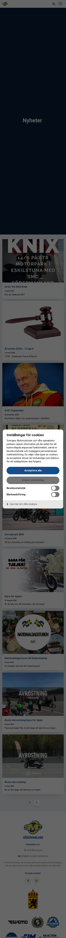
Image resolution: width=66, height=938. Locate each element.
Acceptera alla (33, 470)
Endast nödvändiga (33, 480)
